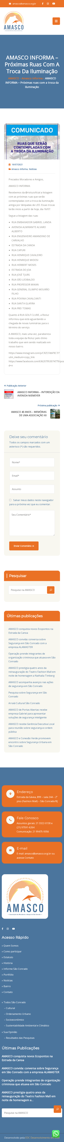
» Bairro (6, 986)
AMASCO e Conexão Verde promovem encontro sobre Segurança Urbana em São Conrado (29, 742)
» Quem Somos (10, 945)
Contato (29, 857)
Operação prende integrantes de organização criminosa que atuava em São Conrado (32, 657)
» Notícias (7, 980)
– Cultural (9, 1008)
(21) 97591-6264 (25, 827)
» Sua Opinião (9, 1032)
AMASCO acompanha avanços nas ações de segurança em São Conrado (30, 684)
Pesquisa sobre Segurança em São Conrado (27, 694)
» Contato (7, 992)
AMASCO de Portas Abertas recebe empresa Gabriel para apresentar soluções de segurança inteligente (27, 713)
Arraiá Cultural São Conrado (24, 703)
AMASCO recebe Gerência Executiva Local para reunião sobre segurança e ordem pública (31, 727)
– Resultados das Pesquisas (19, 1038)
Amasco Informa (19, 169)
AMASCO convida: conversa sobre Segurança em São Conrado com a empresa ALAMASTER (27, 643)
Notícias (33, 169)
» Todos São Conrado (14, 1002)
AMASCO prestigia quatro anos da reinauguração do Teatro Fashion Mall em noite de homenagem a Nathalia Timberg (32, 671)
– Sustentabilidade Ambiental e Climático (26, 1025)
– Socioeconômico (14, 1019)
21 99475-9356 (41, 831)
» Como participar (12, 951)
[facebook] (2, 929)
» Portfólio (8, 974)
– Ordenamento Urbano (17, 1014)
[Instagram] (8, 929)
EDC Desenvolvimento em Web (42, 1137)
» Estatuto (7, 957)
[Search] (50, 590)
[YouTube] (13, 929)
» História (7, 963)
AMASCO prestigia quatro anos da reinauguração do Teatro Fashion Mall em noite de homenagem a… (29, 1096)
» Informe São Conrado (15, 968)
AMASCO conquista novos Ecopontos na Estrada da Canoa (30, 630)
